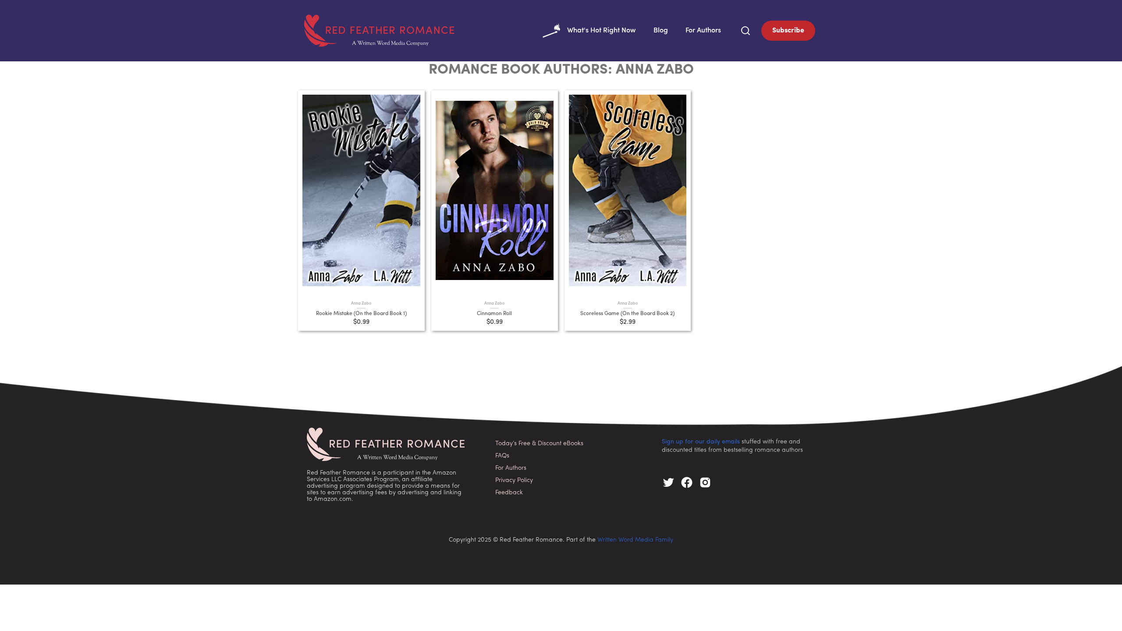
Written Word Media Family (635, 540)
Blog (660, 30)
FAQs (502, 456)
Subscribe (788, 30)
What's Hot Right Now (601, 30)
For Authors (703, 30)
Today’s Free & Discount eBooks (539, 443)
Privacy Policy (514, 480)
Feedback (509, 492)
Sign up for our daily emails (701, 442)
